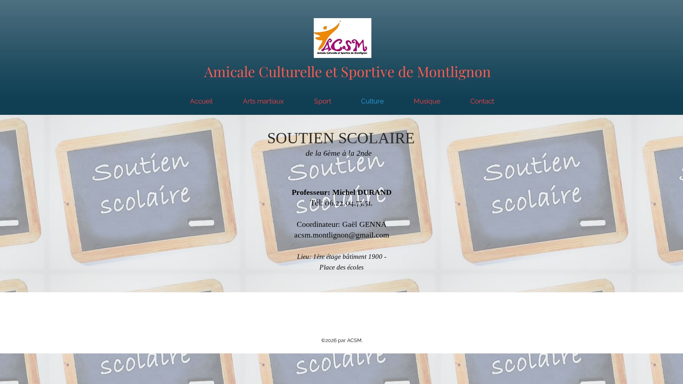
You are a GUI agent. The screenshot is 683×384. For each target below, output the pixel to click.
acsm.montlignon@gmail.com (341, 234)
